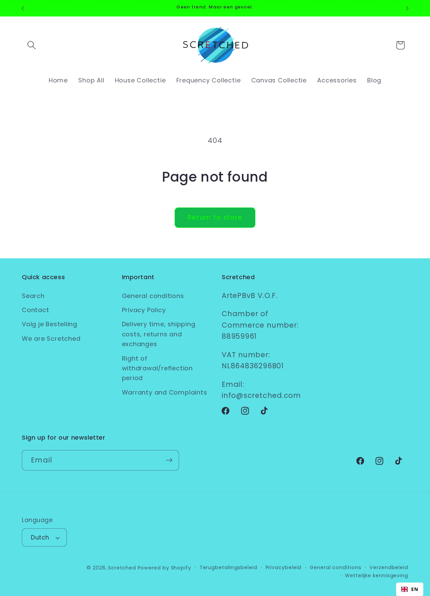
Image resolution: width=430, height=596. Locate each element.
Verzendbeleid (389, 567)
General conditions (153, 296)
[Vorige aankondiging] (22, 8)
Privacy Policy (144, 310)
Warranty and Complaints (164, 392)
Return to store (215, 217)
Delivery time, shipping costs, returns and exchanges (159, 334)
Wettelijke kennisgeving (376, 575)
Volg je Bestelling (49, 324)
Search (33, 296)
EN (414, 589)
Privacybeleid (284, 567)
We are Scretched (51, 338)
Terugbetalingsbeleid (228, 567)
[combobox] (409, 589)
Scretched (122, 567)
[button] (31, 45)
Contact (35, 310)
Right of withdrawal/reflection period (157, 368)
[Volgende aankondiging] (407, 8)
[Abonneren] (169, 460)
